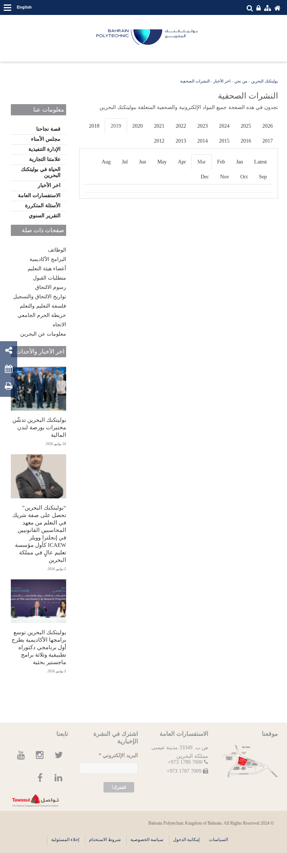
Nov (224, 177)
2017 (267, 141)
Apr (182, 162)
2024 (224, 126)
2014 (202, 141)
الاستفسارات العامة (39, 195)
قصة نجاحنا (48, 129)
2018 (94, 126)
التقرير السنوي (45, 215)
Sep (263, 177)
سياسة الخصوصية (146, 839)
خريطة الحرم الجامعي (42, 315)
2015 (224, 141)
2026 (267, 126)
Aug (106, 162)
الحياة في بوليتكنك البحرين (41, 172)
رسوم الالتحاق (50, 287)
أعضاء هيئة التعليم (47, 268)
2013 (181, 141)
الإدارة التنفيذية (44, 149)
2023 (202, 126)
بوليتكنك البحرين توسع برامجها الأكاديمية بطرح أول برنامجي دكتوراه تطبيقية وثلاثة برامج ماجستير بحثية (39, 647)
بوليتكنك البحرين (264, 81)
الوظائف (57, 250)
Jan (239, 162)
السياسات (218, 839)
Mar (201, 162)
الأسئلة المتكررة (43, 205)
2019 (116, 126)
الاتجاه (59, 324)
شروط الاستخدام (105, 839)
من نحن (240, 81)
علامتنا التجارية (45, 159)
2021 (159, 126)
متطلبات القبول (49, 278)
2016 (246, 141)
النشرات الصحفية (195, 81)
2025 (246, 126)
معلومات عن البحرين (43, 334)
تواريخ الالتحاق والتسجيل (39, 296)
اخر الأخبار (222, 81)
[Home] (147, 37)
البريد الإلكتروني (118, 755)
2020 (137, 126)
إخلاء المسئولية (65, 839)
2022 (181, 126)
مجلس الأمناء (46, 139)
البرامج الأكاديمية (48, 259)
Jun (142, 162)
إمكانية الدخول (186, 839)
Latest (260, 162)
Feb (221, 162)
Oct (244, 177)
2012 (159, 141)
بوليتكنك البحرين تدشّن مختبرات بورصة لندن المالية (39, 427)
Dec (205, 177)
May (162, 162)
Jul (125, 162)
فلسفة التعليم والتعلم (43, 306)
